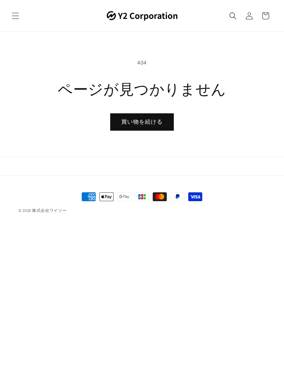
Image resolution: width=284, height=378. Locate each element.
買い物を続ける (142, 121)
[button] (15, 16)
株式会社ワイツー (49, 210)
